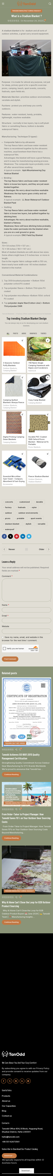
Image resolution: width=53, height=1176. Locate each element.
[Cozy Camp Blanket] (39, 386)
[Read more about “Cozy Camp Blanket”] (48, 377)
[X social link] (10, 536)
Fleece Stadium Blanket (38, 476)
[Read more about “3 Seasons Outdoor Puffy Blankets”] (22, 340)
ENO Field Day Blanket (32, 235)
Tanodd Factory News (15, 743)
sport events (36, 518)
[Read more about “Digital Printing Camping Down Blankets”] (22, 414)
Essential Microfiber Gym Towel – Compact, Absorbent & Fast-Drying (14, 478)
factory (8, 507)
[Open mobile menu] (3, 3)
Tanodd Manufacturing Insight (26, 11)
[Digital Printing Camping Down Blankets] (14, 423)
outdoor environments (28, 513)
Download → (9, 1156)
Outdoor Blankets (10, 368)
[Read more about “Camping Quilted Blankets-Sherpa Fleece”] (22, 377)
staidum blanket (12, 524)
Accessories (8, 484)
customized (24, 502)
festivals (21, 507)
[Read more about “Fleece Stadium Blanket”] (48, 454)
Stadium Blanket (34, 482)
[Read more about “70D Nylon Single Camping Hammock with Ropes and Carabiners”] (48, 340)
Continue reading (11, 774)
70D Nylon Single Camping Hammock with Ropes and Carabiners (38, 365)
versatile (41, 524)
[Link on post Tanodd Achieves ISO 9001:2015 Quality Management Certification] (26, 712)
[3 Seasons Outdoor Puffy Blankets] (14, 349)
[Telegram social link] (28, 536)
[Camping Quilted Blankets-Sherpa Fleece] (14, 386)
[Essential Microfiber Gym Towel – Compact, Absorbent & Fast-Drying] (14, 462)
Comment (7, 576)
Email (5, 615)
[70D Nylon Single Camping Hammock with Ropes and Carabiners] (39, 349)
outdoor (8, 513)
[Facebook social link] (4, 536)
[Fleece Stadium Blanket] (39, 462)
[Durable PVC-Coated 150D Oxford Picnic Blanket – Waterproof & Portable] (39, 423)
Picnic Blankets (34, 447)
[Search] (49, 3)
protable (20, 518)
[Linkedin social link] (22, 536)
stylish (28, 524)
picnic (7, 518)
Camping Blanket (10, 371)
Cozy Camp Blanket (36, 400)
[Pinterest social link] (16, 536)
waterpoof (9, 529)
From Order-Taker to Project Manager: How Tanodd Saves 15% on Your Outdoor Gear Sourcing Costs (26, 818)
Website (5, 626)
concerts (9, 502)
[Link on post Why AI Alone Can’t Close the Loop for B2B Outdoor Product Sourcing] (26, 870)
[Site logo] (26, 3)
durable (39, 502)
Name (5, 605)
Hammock (32, 371)
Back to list (26, 549)
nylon (34, 507)
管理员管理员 (13, 21)
